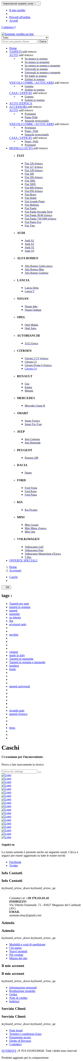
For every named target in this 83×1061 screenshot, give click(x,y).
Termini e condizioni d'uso (25, 1034)
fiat (11, 620)
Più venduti (16, 954)
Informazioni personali (23, 987)
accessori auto (17, 624)
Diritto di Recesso (20, 1040)
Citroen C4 (31, 368)
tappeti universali (19, 686)
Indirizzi (14, 1001)
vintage (13, 651)
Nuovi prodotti (18, 951)
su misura (15, 617)
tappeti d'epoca (18, 714)
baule (12, 669)
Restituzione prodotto (22, 991)
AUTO (13, 55)
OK (6, 587)
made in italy (17, 655)
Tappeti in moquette (21, 658)
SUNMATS (9, 1050)
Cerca (43, 41)
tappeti (13, 610)
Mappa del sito (18, 958)
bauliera (14, 665)
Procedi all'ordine (19, 17)
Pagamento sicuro (20, 1037)
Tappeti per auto (19, 603)
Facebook (15, 862)
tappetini (14, 614)
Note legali (16, 1030)
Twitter (13, 865)
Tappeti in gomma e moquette (27, 662)
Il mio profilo (17, 10)
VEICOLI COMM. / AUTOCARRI (31, 82)
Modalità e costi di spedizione (27, 944)
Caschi (13, 577)
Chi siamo (15, 947)
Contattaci (15, 1044)
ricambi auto (16, 710)
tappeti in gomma (19, 607)
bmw (12, 727)
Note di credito (18, 998)
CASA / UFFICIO (20, 93)
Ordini (13, 994)
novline (13, 634)
